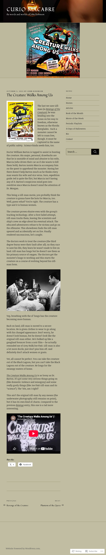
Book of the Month (74, 113)
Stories (69, 103)
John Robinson (35, 91)
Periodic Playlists (74, 123)
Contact (69, 139)
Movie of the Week (75, 118)
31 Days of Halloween (76, 128)
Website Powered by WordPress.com (23, 548)
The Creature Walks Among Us (22, 375)
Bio (67, 133)
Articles (69, 108)
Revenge (20, 405)
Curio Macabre (31, 9)
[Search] (95, 152)
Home (69, 97)
